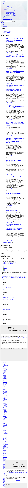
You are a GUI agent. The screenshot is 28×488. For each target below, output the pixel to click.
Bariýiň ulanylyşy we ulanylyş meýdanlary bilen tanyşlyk (14, 228)
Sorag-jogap (5, 17)
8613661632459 (8, 263)
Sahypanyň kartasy (4, 275)
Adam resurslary (9, 7)
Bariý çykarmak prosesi (12, 210)
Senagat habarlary (6, 32)
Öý (3, 3)
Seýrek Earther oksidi (10, 10)
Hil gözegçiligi (9, 8)
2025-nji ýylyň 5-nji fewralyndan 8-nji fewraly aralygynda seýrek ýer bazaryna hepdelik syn (15, 106)
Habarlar (5, 16)
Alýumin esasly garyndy (22, 277)
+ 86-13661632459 (7, 287)
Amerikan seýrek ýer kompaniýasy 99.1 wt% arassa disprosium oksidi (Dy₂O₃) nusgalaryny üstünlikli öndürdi (15, 140)
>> (11, 242)
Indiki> (9, 242)
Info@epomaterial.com (8, 299)
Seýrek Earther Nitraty (10, 14)
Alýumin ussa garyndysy (21, 276)
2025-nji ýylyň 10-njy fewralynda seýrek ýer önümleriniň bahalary (15, 71)
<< (1, 242)
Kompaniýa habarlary (7, 31)
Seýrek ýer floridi (12, 276)
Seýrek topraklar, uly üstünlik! (14, 176)
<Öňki (3, 242)
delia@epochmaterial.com (10, 262)
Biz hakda (5, 5)
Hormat (7, 6)
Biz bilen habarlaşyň (7, 19)
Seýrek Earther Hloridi (10, 13)
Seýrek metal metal (10, 12)
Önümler (5, 9)
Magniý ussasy (13, 277)
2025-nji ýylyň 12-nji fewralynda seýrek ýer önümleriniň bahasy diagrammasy (14, 40)
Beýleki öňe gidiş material (11, 15)
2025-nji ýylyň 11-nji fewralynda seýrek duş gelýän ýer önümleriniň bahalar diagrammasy (15, 56)
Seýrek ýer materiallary (5, 277)
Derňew (2, 253)
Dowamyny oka (9, 52)
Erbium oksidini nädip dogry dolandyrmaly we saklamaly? (14, 89)
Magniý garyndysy (4, 276)
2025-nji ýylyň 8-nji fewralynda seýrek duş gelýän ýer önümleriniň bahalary (15, 124)
